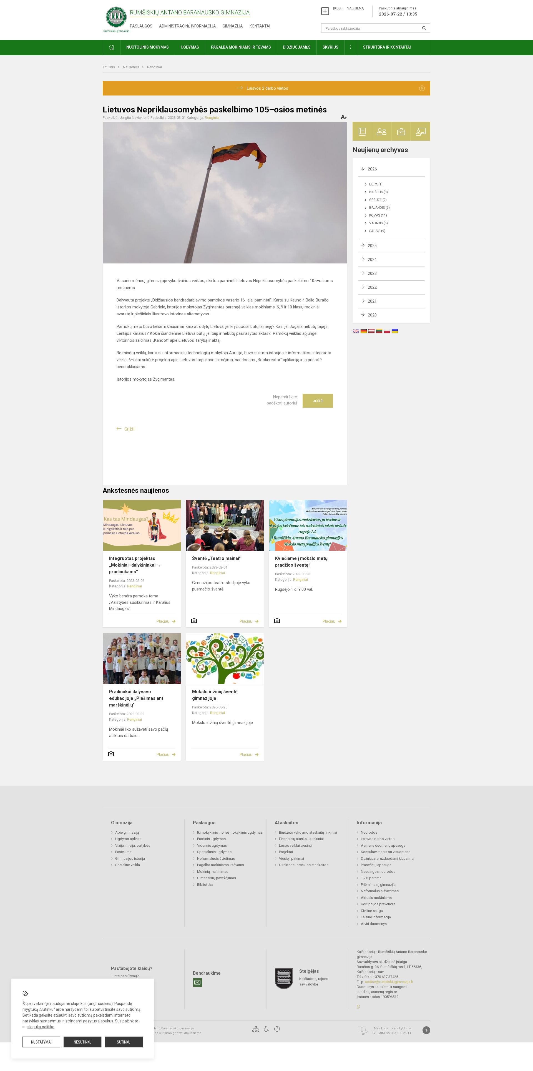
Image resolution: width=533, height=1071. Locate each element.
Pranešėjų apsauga (376, 865)
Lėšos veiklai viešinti (295, 845)
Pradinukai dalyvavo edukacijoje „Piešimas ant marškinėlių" (136, 698)
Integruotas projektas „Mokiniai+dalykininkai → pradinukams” (135, 565)
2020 (372, 315)
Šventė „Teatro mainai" (216, 558)
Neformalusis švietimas (216, 858)
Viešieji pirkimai (291, 858)
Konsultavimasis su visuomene (385, 852)
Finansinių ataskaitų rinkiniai (301, 839)
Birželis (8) (378, 192)
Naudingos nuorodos (378, 871)
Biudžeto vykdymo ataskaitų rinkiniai (308, 832)
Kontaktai (260, 26)
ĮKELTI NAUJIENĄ (348, 8)
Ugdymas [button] (190, 47)
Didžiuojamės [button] (297, 47)
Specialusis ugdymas (214, 852)
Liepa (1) (376, 184)
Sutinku (123, 1042)
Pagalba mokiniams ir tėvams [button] (241, 47)
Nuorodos (369, 832)
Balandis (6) (379, 208)
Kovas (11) (378, 215)
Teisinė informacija (376, 917)
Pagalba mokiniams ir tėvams (220, 865)
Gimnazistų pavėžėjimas (216, 878)
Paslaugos (141, 26)
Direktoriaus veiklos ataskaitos (303, 865)
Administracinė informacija (187, 26)
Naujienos (131, 67)
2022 (372, 287)
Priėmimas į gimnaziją (378, 885)
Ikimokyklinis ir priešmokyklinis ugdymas (230, 832)
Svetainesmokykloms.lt (391, 1033)
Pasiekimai (123, 852)
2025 (372, 245)
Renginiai (154, 67)
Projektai (286, 852)
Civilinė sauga (372, 911)
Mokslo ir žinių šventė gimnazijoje (215, 695)
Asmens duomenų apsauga (383, 845)
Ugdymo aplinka (128, 839)
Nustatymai (41, 1042)
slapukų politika (40, 1027)
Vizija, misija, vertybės (132, 845)
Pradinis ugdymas (211, 839)
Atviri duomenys (374, 924)
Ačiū (318, 400)
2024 (372, 259)
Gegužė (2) (378, 200)
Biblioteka (205, 885)
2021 (372, 301)
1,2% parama (371, 878)
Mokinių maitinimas (212, 871)
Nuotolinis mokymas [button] (147, 47)
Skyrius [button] (330, 47)
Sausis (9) (377, 231)
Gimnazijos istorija (130, 858)
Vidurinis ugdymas (212, 845)
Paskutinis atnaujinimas (398, 11)
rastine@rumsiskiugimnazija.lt (389, 982)
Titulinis (109, 67)
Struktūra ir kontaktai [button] (387, 47)
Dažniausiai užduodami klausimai (387, 858)
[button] (111, 47)
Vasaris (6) (378, 223)
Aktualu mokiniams (376, 898)
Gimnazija (233, 26)
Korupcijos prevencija (378, 904)
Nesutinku (83, 1042)
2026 (372, 169)
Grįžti (129, 429)
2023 (372, 273)
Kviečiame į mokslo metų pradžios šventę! (301, 562)
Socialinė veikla (127, 865)
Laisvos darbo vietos (377, 839)
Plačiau (163, 621)
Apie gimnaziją (127, 832)
